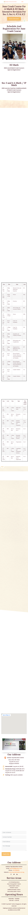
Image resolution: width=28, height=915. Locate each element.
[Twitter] (14, 874)
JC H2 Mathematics (14, 882)
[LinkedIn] (17, 874)
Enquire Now (6, 854)
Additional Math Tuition (14, 889)
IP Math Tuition (14, 887)
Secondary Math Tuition (14, 891)
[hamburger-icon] (22, 2)
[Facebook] (11, 874)
